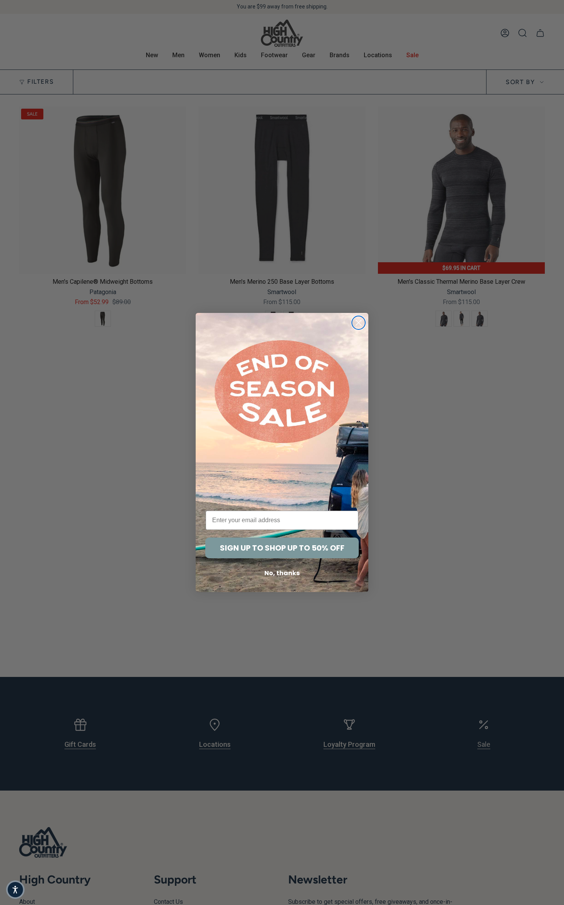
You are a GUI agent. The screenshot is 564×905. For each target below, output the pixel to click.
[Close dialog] (358, 322)
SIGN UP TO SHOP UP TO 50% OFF (282, 548)
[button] (15, 889)
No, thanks (282, 573)
